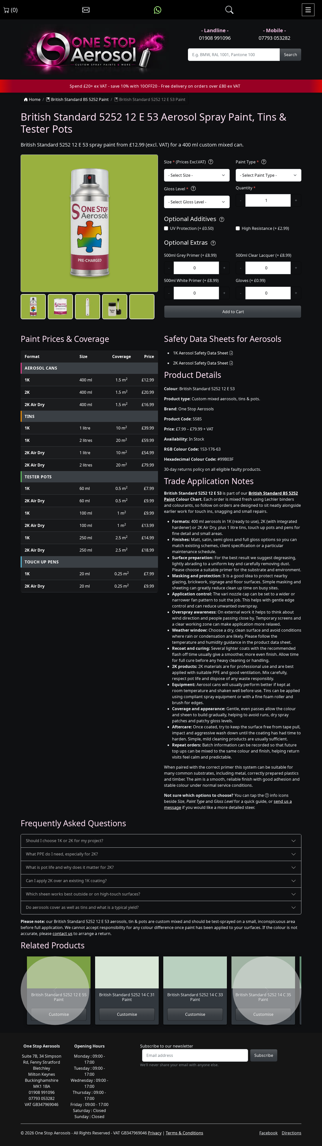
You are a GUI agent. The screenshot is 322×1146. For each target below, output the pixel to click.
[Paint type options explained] (264, 162)
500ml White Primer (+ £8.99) (191, 280)
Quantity (246, 188)
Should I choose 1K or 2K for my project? (64, 840)
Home (34, 99)
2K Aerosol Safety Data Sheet (200, 363)
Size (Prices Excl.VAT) (185, 162)
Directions (291, 1133)
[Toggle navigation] (308, 9)
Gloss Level (176, 189)
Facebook (268, 1133)
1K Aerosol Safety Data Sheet (200, 353)
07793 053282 (274, 37)
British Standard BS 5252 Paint (79, 99)
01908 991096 (215, 37)
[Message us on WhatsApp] (157, 9)
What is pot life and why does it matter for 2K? (70, 867)
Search (290, 54)
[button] (33, 306)
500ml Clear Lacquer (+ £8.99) (263, 255)
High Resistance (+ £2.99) (265, 228)
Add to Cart (232, 311)
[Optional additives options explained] (222, 219)
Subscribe (263, 1055)
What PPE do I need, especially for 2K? (62, 854)
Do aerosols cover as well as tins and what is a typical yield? (82, 907)
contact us (62, 933)
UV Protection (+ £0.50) (192, 228)
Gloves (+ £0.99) (250, 280)
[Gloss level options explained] (193, 189)
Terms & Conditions (184, 1133)
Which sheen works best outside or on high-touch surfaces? (83, 894)
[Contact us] (86, 9)
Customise (127, 1014)
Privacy (155, 1133)
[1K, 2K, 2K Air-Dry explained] (211, 162)
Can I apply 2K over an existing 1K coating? (66, 880)
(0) (13, 10)
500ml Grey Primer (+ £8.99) (190, 255)
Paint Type (247, 162)
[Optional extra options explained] (213, 243)
